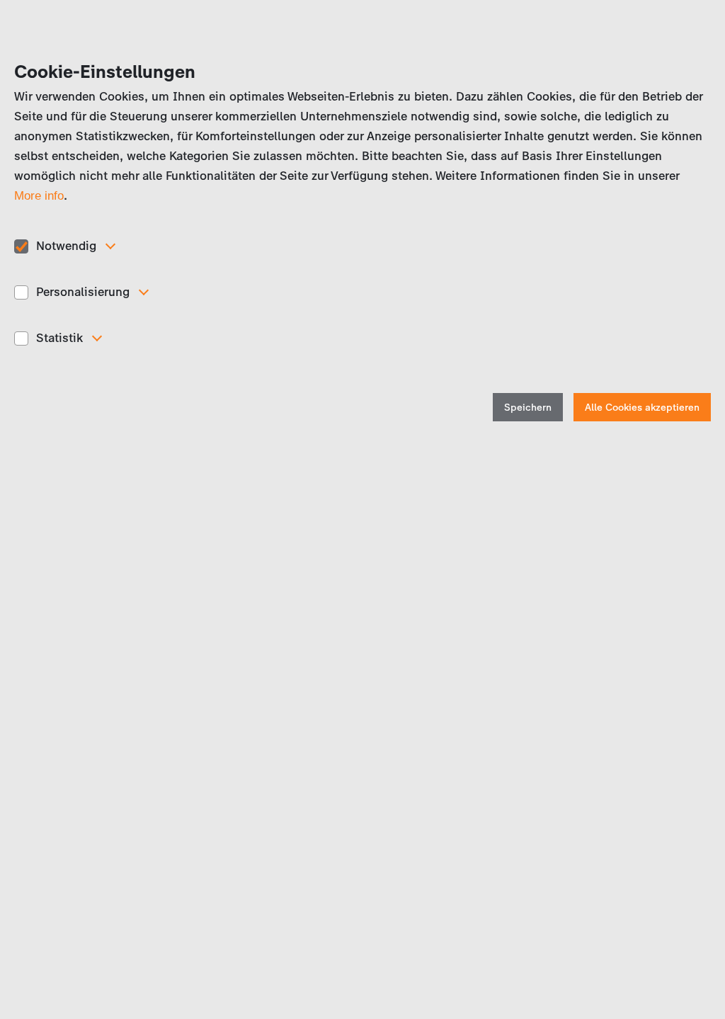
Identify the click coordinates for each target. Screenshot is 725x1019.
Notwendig (66, 246)
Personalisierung (83, 292)
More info (39, 196)
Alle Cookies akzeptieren (642, 408)
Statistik (59, 338)
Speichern (528, 408)
